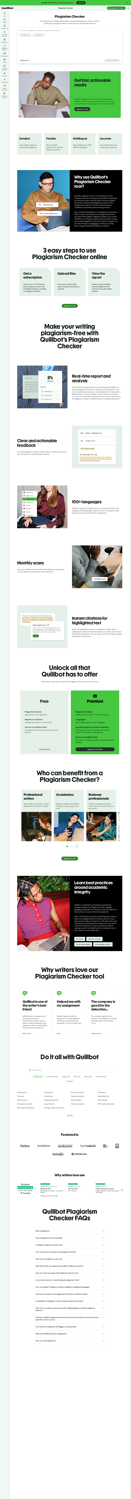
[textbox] (69, 42)
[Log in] (128, 8)
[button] (127, 3)
